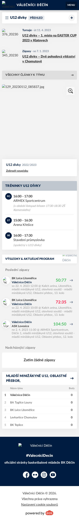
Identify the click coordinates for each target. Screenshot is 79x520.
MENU (71, 5)
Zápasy (26, 51)
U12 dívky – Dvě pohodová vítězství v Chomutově (48, 59)
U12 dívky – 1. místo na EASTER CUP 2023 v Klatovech (49, 38)
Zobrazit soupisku (17, 170)
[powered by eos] (39, 512)
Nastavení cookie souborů (39, 504)
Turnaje (27, 30)
